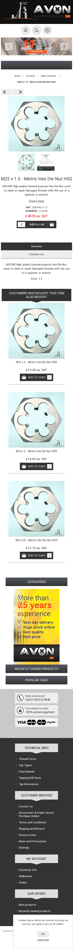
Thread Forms (27, 759)
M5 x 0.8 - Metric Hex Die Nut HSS (36, 540)
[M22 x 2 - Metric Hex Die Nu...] (18, 92)
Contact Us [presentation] (36, 254)
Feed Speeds (27, 771)
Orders (23, 882)
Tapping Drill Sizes (30, 778)
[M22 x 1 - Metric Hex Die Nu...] (6, 92)
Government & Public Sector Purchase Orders (36, 814)
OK (43, 934)
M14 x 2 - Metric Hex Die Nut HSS (36, 451)
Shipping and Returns (32, 828)
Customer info (28, 870)
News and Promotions (32, 841)
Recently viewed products (35, 911)
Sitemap (24, 847)
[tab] (36, 246)
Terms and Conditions (32, 822)
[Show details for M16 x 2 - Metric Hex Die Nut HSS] (36, 331)
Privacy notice (27, 835)
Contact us (26, 806)
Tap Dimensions (29, 784)
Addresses (25, 876)
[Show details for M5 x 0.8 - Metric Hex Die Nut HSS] (36, 509)
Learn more (43, 940)
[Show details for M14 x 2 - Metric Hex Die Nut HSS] (36, 420)
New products (27, 904)
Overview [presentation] (36, 246)
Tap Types (25, 765)
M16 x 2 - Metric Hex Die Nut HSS (36, 362)
